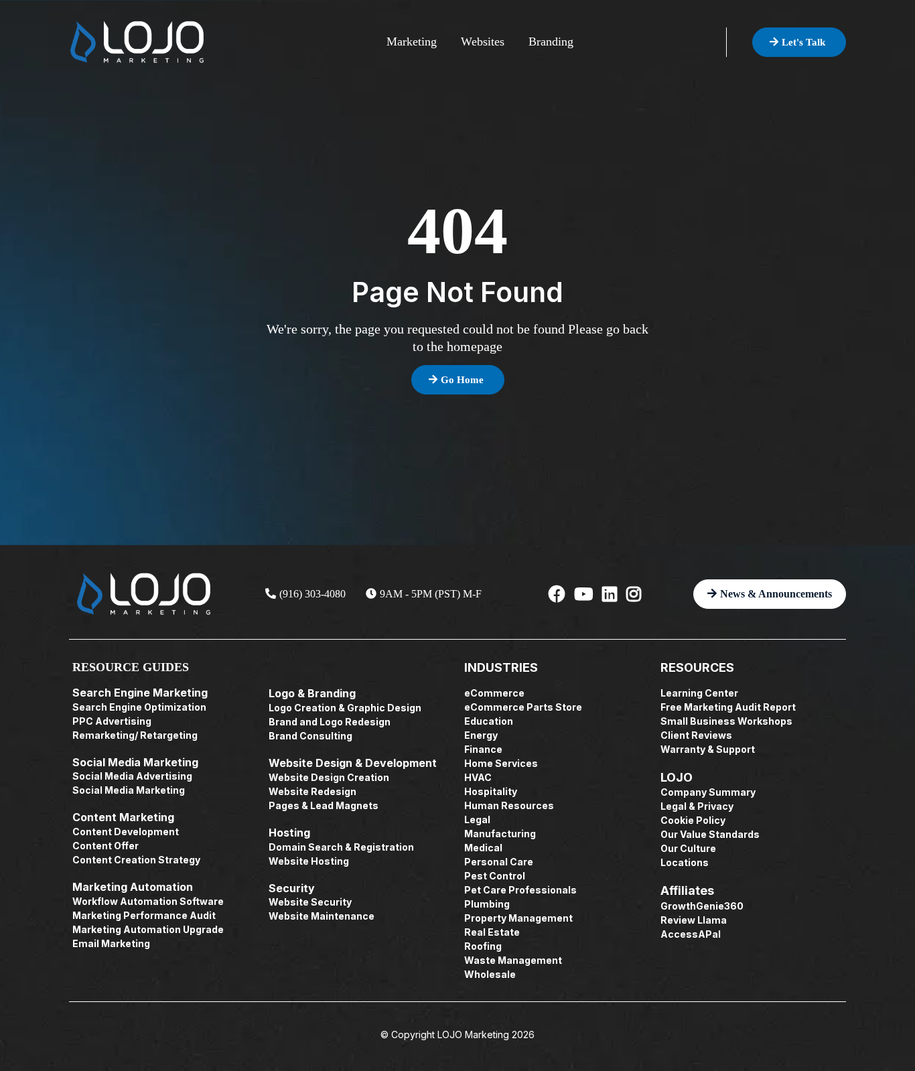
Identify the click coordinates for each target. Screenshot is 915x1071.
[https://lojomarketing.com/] (137, 42)
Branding (551, 41)
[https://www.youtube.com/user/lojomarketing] (583, 594)
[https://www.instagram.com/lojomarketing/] (633, 594)
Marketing (411, 41)
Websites (482, 41)
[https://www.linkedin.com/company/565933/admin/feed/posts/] (609, 594)
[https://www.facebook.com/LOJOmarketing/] (557, 594)
